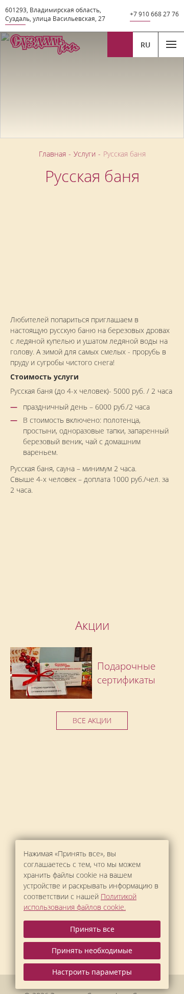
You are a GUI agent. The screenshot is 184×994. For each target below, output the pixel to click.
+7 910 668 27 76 (154, 14)
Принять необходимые (92, 950)
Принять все (92, 929)
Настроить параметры (92, 972)
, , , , (55, 14)
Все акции (92, 720)
